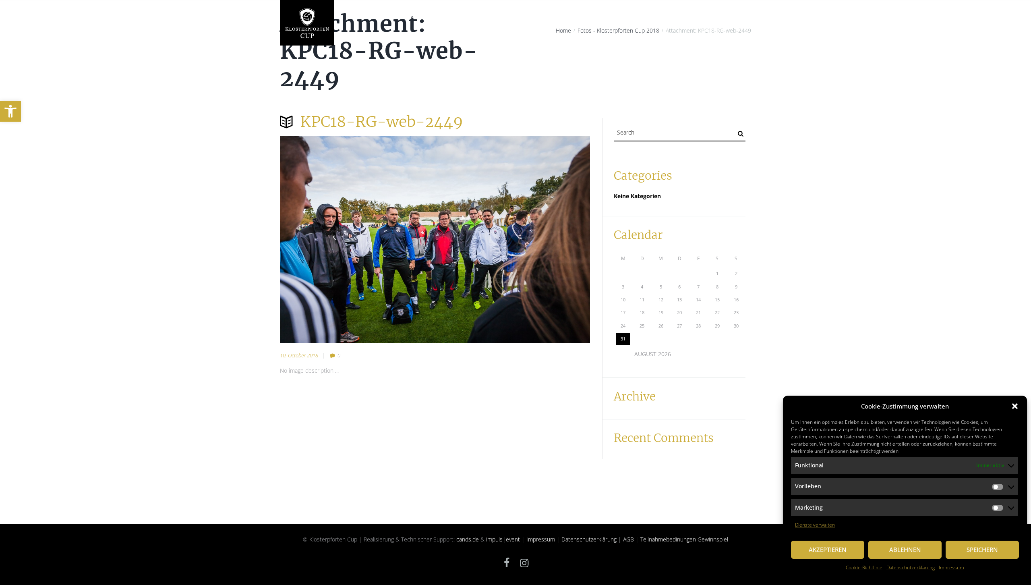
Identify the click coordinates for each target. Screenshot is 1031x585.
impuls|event (503, 539)
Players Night (486, 16)
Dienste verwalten (815, 524)
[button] (10, 111)
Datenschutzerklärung (910, 567)
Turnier (526, 16)
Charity (446, 16)
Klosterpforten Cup (398, 16)
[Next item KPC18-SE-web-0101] (512, 239)
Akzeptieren (828, 550)
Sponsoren (646, 16)
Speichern (982, 550)
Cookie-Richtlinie (864, 567)
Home (353, 16)
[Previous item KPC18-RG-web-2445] (357, 239)
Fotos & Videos (692, 16)
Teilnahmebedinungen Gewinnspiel (684, 539)
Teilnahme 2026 (568, 16)
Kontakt (733, 16)
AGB (628, 539)
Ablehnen (905, 550)
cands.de (467, 539)
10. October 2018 (299, 355)
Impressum (951, 567)
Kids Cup (610, 16)
